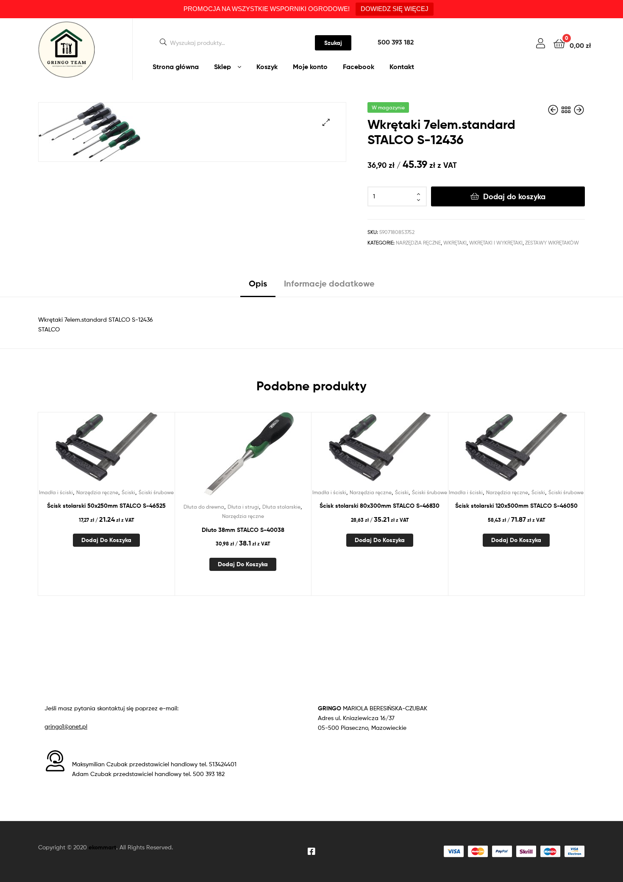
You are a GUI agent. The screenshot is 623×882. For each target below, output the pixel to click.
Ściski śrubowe (156, 492)
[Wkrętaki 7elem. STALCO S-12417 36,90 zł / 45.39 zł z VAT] (554, 110)
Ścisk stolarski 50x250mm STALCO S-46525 (106, 505)
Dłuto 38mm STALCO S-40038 (243, 530)
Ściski (128, 492)
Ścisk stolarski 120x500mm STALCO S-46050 (516, 505)
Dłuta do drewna (204, 507)
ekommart (102, 847)
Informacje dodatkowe (329, 283)
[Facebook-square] (311, 851)
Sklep (222, 66)
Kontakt (401, 66)
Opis (258, 283)
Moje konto (310, 66)
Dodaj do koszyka (514, 196)
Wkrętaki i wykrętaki (496, 242)
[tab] (257, 287)
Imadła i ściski (56, 492)
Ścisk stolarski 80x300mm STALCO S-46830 (379, 505)
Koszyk (267, 66)
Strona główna (176, 66)
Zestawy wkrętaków (552, 242)
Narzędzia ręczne (418, 242)
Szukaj (333, 43)
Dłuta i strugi (243, 507)
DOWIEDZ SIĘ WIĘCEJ (394, 8)
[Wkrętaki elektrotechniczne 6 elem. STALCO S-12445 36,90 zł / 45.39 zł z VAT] (579, 110)
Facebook (358, 66)
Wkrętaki (455, 242)
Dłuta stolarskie (281, 507)
